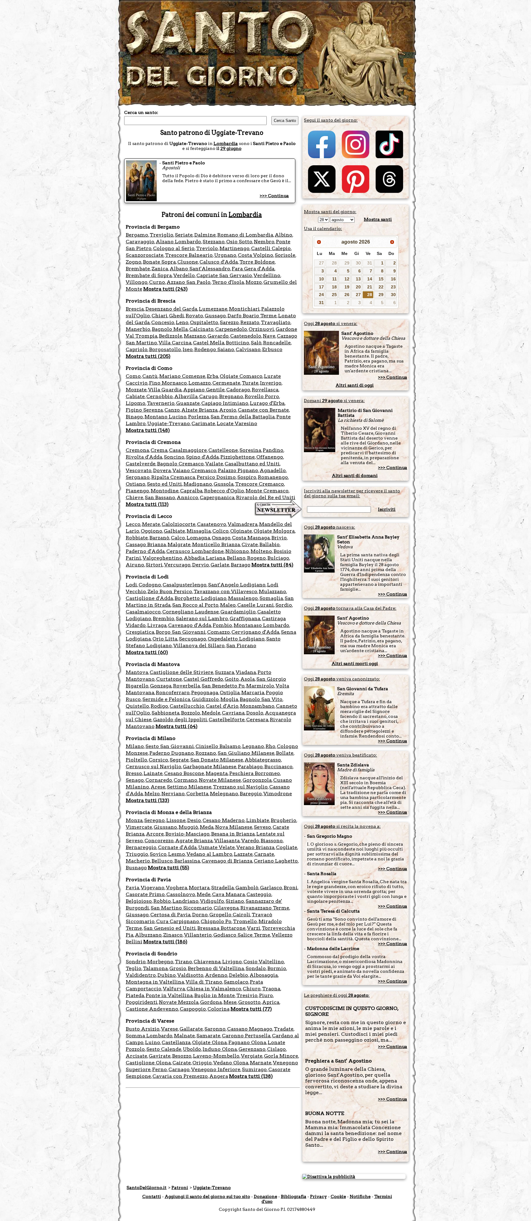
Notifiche (360, 1196)
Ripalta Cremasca (173, 477)
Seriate (184, 235)
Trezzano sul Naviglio (240, 787)
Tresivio (247, 995)
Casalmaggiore (188, 450)
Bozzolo (190, 713)
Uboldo (192, 1049)
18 (334, 286)
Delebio (238, 975)
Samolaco (236, 982)
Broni (290, 887)
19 (346, 286)
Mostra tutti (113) (147, 504)
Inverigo (270, 383)
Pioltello (136, 760)
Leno (182, 322)
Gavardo (218, 336)
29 (346, 262)
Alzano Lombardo (178, 242)
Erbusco (272, 349)
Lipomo (135, 403)
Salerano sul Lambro (202, 618)
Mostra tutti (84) (272, 565)
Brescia (135, 309)
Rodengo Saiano (214, 349)
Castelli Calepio (271, 248)
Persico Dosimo (216, 477)
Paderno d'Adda (145, 551)
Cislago (276, 1049)
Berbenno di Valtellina (216, 968)
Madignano (197, 484)
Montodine (165, 491)
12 (346, 278)
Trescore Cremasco (259, 484)
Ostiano (135, 484)
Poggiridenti (141, 1002)
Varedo (250, 840)
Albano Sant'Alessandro (200, 269)
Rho (270, 746)
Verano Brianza (255, 847)
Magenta (217, 773)
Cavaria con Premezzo (180, 1076)
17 (321, 286)
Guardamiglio (238, 612)
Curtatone (169, 679)
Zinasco (173, 935)
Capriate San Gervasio (224, 275)
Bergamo (137, 235)
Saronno (215, 1029)
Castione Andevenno (152, 1009)
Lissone (176, 820)
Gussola (224, 484)
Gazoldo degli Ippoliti (180, 719)
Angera (218, 1076)
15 (381, 278)
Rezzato (249, 322)
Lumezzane (213, 309)
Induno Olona (220, 1049)
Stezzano (214, 242)
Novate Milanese (220, 780)
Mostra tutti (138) (251, 1076)
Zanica (159, 269)
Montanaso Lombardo (261, 625)
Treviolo (207, 248)
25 (334, 294)
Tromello (245, 921)
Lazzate (243, 854)
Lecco (133, 524)
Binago (134, 417)
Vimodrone (277, 793)
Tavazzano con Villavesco (225, 591)
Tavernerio (161, 403)
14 (369, 278)
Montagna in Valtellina (155, 982)
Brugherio (283, 820)
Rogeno (256, 558)
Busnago (136, 868)
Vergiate (251, 1056)
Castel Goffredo (203, 679)
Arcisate (136, 1056)
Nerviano (173, 793)
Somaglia (271, 598)
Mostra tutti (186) (165, 942)
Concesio (162, 322)
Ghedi (176, 316)
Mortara (199, 887)
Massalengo (243, 598)
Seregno (154, 820)
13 (358, 278)
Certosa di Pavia (170, 915)
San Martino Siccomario (181, 908)
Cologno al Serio (174, 248)
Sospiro (246, 477)
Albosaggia (264, 975)
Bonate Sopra (159, 262)
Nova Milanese (233, 827)
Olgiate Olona (209, 1042)
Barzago (240, 565)
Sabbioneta (165, 713)
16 (393, 278)
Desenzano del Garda (171, 309)
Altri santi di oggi (355, 385)
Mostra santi (378, 219)
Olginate (241, 531)
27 (321, 262)
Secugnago (192, 639)
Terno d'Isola (228, 282)
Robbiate (137, 538)
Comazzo (218, 632)
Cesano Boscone (184, 773)
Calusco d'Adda (218, 262)
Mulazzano (272, 591)
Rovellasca (265, 390)
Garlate (219, 565)
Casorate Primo (145, 894)
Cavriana (233, 713)
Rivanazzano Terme (264, 908)
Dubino (166, 975)
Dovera (162, 470)
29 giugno (231, 148)
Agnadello (273, 470)
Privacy (318, 1196)
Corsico (158, 760)
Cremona (137, 450)
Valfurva (174, 989)
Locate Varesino (237, 423)
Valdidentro (141, 975)
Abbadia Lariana (204, 558)
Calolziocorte (178, 524)
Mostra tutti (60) (147, 652)
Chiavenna (207, 962)
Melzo (152, 793)
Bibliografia (293, 1196)
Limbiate (257, 820)
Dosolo (254, 713)
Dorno (200, 915)
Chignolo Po (216, 921)
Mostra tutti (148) (148, 430)
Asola (247, 679)
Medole (211, 713)
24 (321, 294)
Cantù (150, 376)
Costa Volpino (255, 255)
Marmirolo (260, 686)
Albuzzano (148, 935)
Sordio (283, 605)
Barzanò (159, 538)
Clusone (187, 262)
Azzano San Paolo (188, 282)
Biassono (272, 840)
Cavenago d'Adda (189, 625)
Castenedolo (245, 336)
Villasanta (227, 840)
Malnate (184, 1036)
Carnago (179, 1069)
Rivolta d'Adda (144, 457)
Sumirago (254, 1069)
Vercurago (177, 565)
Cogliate (286, 847)
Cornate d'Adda (177, 847)
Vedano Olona (230, 1063)
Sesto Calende (163, 1049)
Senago (135, 780)
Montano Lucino (165, 417)
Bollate (284, 753)
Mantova (137, 672)
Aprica (270, 1002)
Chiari (159, 316)
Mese (230, 1002)
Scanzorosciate (144, 255)
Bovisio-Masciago (187, 834)
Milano (135, 746)
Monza (134, 820)
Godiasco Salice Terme (241, 935)
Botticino (237, 343)
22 (381, 286)
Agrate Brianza (194, 840)
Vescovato (138, 470)
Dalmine (205, 235)
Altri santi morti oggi (355, 663)
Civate (250, 544)
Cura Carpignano (177, 921)
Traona (271, 989)
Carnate (264, 854)
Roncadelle (277, 343)
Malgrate (179, 544)
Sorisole (285, 255)
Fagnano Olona (247, 1042)
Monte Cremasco (267, 491)
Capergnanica (217, 497)
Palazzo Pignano (238, 470)
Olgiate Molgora (274, 531)
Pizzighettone (237, 457)
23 (393, 286)
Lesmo (176, 854)
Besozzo (181, 1056)
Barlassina (187, 861)
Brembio (163, 618)
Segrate (179, 760)
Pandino (273, 450)
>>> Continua (274, 195)
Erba (212, 376)
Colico (220, 531)
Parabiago (250, 766)
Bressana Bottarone (221, 928)
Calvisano (248, 349)
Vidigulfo (212, 901)
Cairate (181, 1063)
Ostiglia (230, 692)
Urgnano (225, 255)
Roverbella (186, 686)
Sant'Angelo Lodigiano (237, 585)
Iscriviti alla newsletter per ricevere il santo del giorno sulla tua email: (352, 493)
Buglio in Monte (214, 995)
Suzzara (224, 672)
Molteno (261, 551)
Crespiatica (140, 632)
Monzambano (257, 706)
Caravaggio (140, 242)
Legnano (253, 746)
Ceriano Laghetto (276, 861)
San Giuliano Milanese (246, 753)
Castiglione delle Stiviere (181, 672)
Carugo (208, 396)
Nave (269, 336)
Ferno (159, 1069)
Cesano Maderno (224, 820)
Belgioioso (139, 901)
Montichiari (244, 309)
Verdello (184, 275)
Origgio (202, 1063)
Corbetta (197, 793)
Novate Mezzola (179, 1002)
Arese (158, 787)
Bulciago (278, 558)
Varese (169, 1029)
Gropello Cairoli (229, 915)
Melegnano (224, 793)
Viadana (246, 672)
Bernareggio (141, 847)
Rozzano (205, 753)
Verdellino (267, 275)
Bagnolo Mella (170, 329)
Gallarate (191, 1029)
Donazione (265, 1196)
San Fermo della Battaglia (242, 417)
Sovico (158, 854)
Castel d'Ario (222, 706)
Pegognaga (204, 692)
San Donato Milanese (216, 760)
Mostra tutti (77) (251, 1009)
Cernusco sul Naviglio (153, 766)
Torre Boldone (257, 262)
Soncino (174, 457)
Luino (152, 1042)
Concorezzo (159, 840)
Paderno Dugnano (171, 753)
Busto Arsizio (142, 1029)
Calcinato (201, 329)
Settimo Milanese (189, 787)
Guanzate (188, 403)
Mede (203, 894)
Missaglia (199, 531)
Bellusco (162, 861)
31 (369, 262)
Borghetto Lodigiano (200, 598)
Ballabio (269, 544)
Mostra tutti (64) (176, 726)
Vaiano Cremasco (194, 470)
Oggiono (151, 531)
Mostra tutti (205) (148, 356)
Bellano (236, 558)
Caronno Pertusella (246, 1036)
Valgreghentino (162, 558)
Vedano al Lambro (209, 854)
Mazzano (195, 336)
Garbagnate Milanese (209, 766)
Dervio (200, 565)
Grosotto (249, 1002)
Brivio (279, 538)
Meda (207, 827)
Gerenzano (252, 1049)
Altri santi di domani (355, 475)
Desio (194, 820)
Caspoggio (193, 1009)
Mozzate (136, 390)
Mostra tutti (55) (168, 868)
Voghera (176, 887)
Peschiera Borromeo (254, 773)
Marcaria (252, 692)
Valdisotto (190, 975)
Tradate (283, 1029)
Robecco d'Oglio (224, 491)
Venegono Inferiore (215, 1069)
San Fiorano (241, 645)
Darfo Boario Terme (252, 316)
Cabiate (135, 396)
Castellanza (176, 1042)
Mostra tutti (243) (165, 289)
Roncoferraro (173, 692)
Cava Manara (228, 894)
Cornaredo (158, 780)
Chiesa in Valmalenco (214, 989)
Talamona (155, 968)
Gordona (211, 1002)
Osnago (221, 538)
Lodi (131, 585)
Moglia (229, 699)
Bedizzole (170, 336)
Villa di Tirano (204, 982)
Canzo (172, 410)
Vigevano (152, 887)
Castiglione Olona (148, 1063)
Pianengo (137, 491)
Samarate (208, 1036)
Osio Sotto (239, 242)
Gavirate (160, 1056)
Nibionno (237, 551)
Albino (283, 235)
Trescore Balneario (189, 255)
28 (334, 262)
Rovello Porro (262, 396)
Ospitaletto (204, 322)
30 (358, 262)
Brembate (138, 269)
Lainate (153, 773)
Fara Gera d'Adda (253, 269)
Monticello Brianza (216, 544)
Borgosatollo (165, 349)
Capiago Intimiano (224, 403)
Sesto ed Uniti (164, 484)
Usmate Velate (216, 847)
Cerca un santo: (141, 112)
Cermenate (226, 383)
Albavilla (186, 396)
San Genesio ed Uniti (170, 928)
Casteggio (258, 894)
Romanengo (273, 477)
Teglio (133, 968)
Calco (178, 538)
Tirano (183, 962)
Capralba (191, 491)
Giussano (165, 827)
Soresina (250, 450)
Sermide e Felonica (166, 699)
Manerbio (138, 329)
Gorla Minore (281, 1056)
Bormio (276, 968)
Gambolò (246, 887)
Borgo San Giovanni (181, 632)
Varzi (253, 928)
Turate (250, 383)
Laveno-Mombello (216, 1056)
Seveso (262, 827)
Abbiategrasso (263, 760)
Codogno (150, 585)
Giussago (137, 915)
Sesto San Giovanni (169, 746)
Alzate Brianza (199, 410)
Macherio (138, 861)
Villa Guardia (165, 390)
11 (334, 278)
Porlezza (198, 417)
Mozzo (254, 282)
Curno (157, 282)
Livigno (232, 962)
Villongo (137, 282)
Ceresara (257, 719)
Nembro (264, 242)
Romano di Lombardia (245, 235)
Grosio (177, 968)
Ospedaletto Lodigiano (236, 639)
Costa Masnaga (251, 538)
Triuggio (137, 854)
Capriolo (137, 349)
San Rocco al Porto (195, 605)
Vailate (214, 464)
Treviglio (161, 235)
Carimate (203, 423)
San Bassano (160, 497)
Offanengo (269, 457)
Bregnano (231, 396)
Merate (151, 524)
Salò (256, 343)
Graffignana (245, 618)
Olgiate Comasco (241, 376)
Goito (232, 679)
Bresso (134, 773)
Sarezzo (229, 322)
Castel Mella (208, 343)
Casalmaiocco (143, 612)
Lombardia (226, 143)
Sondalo (256, 968)
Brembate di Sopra (149, 275)
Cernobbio (159, 396)
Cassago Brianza (146, 544)
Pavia (132, 887)
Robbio (162, 901)
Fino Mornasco (168, 383)
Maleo (228, 605)
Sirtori (154, 565)
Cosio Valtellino (263, 962)
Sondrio (136, 962)
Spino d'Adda (202, 457)
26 (346, 294)
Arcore (155, 834)
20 (358, 286)
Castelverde (140, 464)
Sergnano (138, 477)
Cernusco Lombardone (195, 551)
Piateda (135, 995)
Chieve (134, 497)
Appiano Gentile (204, 390)
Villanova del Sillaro (199, 645)
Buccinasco (278, 766)
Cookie (338, 1196)
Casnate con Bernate (263, 410)
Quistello (137, 706)
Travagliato (275, 322)
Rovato (194, 316)
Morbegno (160, 962)
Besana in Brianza (233, 834)
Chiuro (252, 989)
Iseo (188, 349)
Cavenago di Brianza (227, 861)
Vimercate (139, 827)
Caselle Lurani (255, 605)
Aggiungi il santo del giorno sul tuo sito (207, 1196)
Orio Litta (164, 639)
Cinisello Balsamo (218, 746)
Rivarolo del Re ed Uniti (265, 497)
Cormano (185, 780)
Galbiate (174, 531)
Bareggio (251, 793)
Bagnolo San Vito (261, 699)
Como (133, 376)
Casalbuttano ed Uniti (252, 464)
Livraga (157, 625)
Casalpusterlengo (184, 585)
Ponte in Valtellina (169, 995)
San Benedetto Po (223, 686)
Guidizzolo (205, 699)
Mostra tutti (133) (147, 800)
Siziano (235, 901)
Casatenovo (211, 524)
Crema (159, 450)
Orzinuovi (261, 329)
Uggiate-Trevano (168, 423)
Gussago (215, 316)
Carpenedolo (231, 329)
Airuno (135, 565)
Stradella (222, 887)
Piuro (266, 995)
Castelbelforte (227, 719)
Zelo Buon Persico (170, 591)
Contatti (151, 1196)
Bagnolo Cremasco (180, 464)
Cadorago (238, 390)
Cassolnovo (180, 894)
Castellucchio (187, 706)
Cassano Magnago (249, 1029)
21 (369, 286)
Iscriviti (386, 509)
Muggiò (188, 827)
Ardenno (216, 975)
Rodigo (159, 706)
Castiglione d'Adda (149, 598)
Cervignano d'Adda (255, 632)
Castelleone (223, 450)
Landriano (185, 901)
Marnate (260, 1063)
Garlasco (271, 887)
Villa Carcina (175, 343)
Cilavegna (226, 908)
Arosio (227, 410)
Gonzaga (160, 686)
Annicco (187, 497)
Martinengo (234, 248)
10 (321, 278)
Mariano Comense (182, 376)
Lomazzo (199, 383)
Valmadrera (243, 524)
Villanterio (198, 935)
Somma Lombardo (149, 1036)
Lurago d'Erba (267, 403)
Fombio (222, 625)
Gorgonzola (257, 780)
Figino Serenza (144, 410)
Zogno (133, 262)
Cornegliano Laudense (190, 612)
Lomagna (198, 538)
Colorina (218, 1009)
